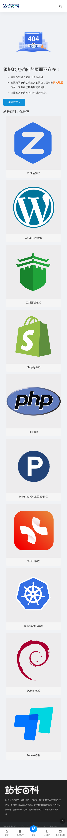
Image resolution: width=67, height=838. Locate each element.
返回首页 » (14, 102)
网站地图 (58, 82)
